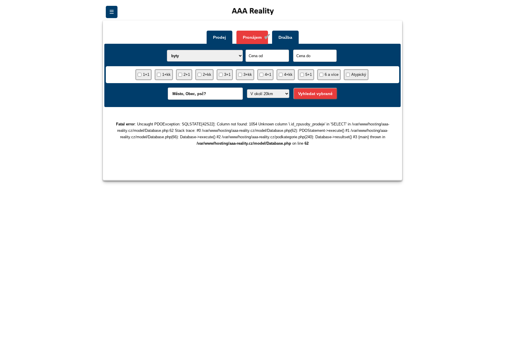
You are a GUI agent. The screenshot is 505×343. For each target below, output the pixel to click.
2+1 (187, 74)
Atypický (358, 74)
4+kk (288, 74)
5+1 (308, 74)
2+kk (207, 74)
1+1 (146, 74)
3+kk (247, 74)
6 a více (331, 74)
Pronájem (252, 37)
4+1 (268, 74)
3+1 (227, 74)
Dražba (285, 37)
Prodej (219, 37)
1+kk (166, 74)
